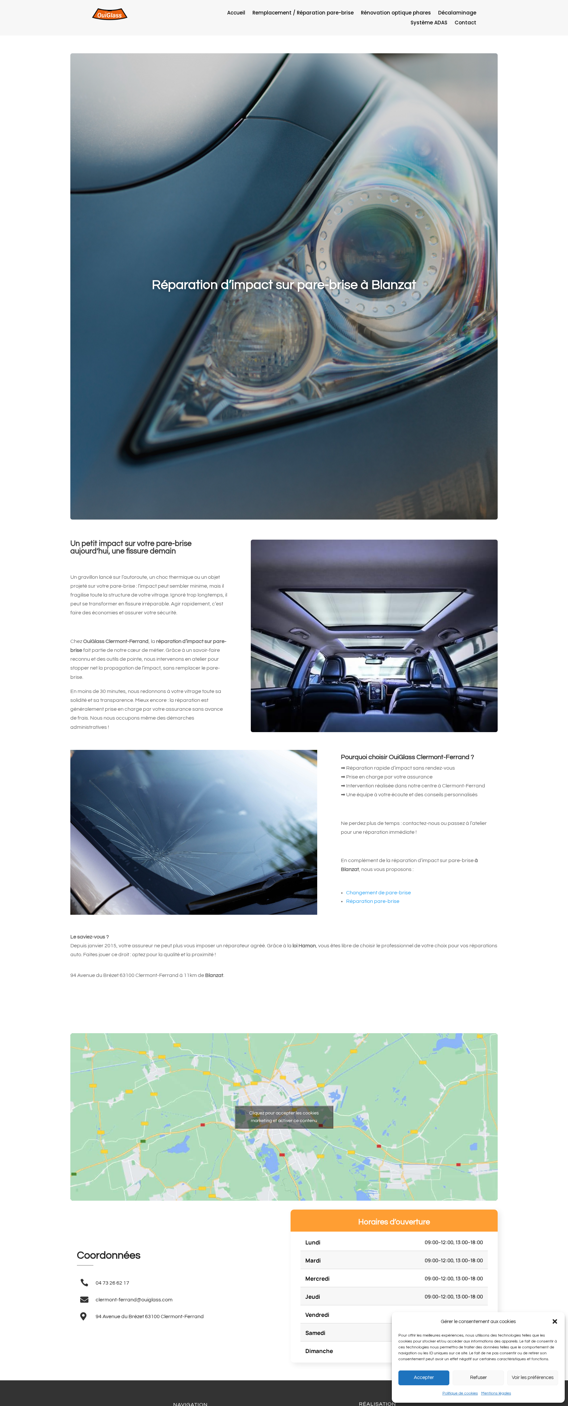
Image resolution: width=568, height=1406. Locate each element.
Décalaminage (457, 13)
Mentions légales (496, 1393)
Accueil (236, 13)
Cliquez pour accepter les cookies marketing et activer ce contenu (284, 1117)
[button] (555, 1321)
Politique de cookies (460, 1393)
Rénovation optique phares (396, 13)
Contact (465, 23)
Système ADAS (429, 23)
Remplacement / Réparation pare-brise (303, 13)
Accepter (424, 1377)
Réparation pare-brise (372, 901)
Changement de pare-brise (378, 892)
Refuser (478, 1377)
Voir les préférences (533, 1377)
